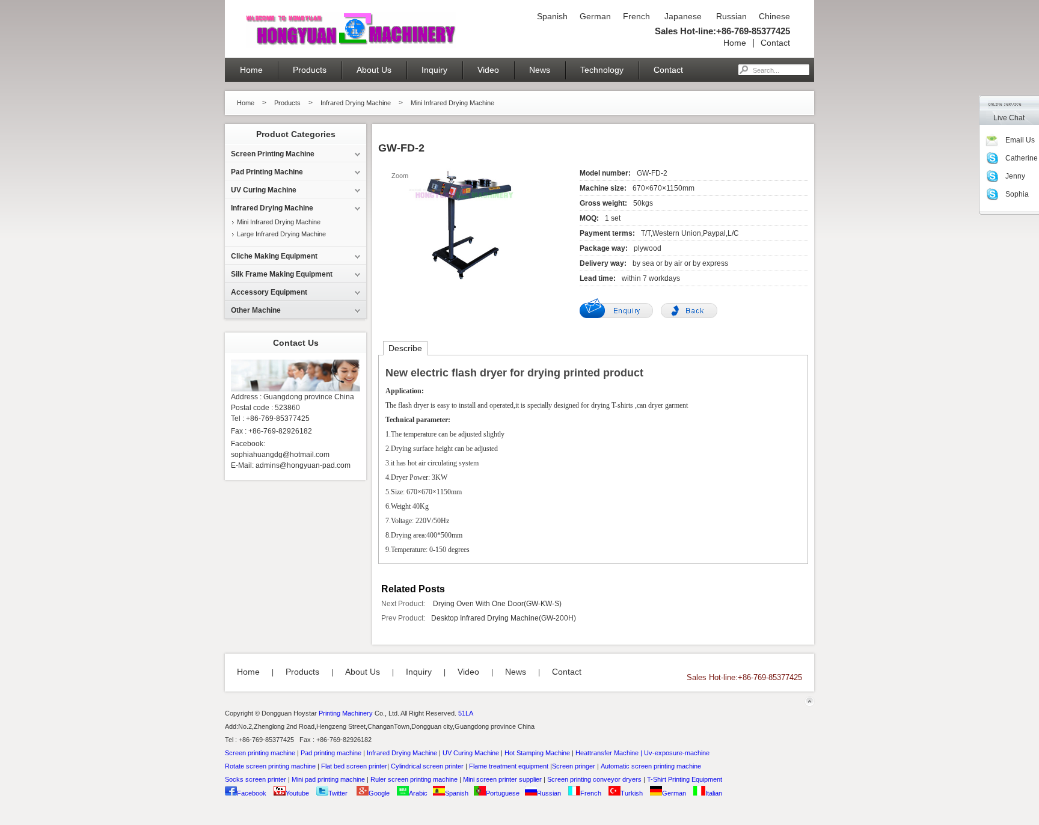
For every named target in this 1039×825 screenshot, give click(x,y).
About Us (374, 70)
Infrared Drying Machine (355, 102)
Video (488, 70)
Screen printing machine (260, 752)
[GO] (743, 70)
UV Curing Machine (471, 752)
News (539, 70)
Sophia (1017, 194)
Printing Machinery (346, 713)
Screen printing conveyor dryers (594, 779)
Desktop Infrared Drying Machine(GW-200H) (503, 618)
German (595, 16)
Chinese (774, 16)
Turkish (632, 793)
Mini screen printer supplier (502, 779)
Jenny (1015, 176)
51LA (465, 713)
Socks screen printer (255, 779)
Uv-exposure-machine (677, 752)
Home (734, 43)
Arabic (418, 793)
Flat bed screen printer (354, 766)
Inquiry (434, 70)
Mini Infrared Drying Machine (452, 102)
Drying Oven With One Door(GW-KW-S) (496, 604)
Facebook (251, 793)
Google (379, 793)
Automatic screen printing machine (651, 766)
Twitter (338, 793)
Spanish (552, 16)
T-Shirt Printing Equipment (684, 779)
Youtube (297, 793)
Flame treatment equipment (508, 766)
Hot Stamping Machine (537, 752)
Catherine (1021, 158)
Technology (602, 70)
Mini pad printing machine (328, 779)
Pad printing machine (331, 752)
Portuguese (503, 793)
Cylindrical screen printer (427, 766)
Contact (775, 43)
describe (405, 348)
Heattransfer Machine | (608, 752)
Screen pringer (573, 766)
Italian (713, 793)
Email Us (1020, 140)
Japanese (682, 16)
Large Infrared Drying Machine (281, 234)
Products (309, 70)
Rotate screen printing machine (270, 766)
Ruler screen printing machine (414, 779)
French (636, 16)
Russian (730, 16)
